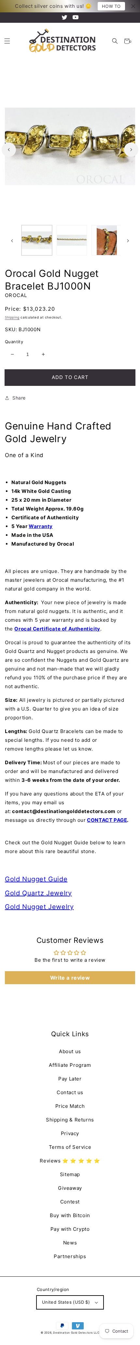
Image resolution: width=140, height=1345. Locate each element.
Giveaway (70, 1188)
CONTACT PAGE (107, 820)
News (70, 1243)
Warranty (41, 526)
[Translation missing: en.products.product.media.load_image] (36, 240)
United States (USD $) (66, 1302)
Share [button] (19, 398)
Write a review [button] (70, 977)
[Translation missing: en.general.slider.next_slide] (131, 150)
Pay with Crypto (70, 1229)
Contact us (70, 1092)
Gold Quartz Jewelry (38, 893)
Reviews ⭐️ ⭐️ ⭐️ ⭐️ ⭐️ (70, 1161)
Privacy (70, 1133)
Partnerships (70, 1256)
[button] (115, 41)
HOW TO (111, 6)
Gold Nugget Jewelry (39, 907)
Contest (70, 1202)
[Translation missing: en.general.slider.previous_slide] (9, 150)
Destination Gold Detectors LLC (76, 1332)
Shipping (12, 317)
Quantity (14, 341)
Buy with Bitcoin (70, 1215)
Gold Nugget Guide (36, 879)
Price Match (70, 1106)
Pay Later (69, 1079)
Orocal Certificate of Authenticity (57, 629)
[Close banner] (133, 6)
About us (70, 1051)
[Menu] (7, 41)
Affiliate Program (70, 1065)
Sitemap (70, 1174)
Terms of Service (70, 1147)
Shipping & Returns (70, 1120)
